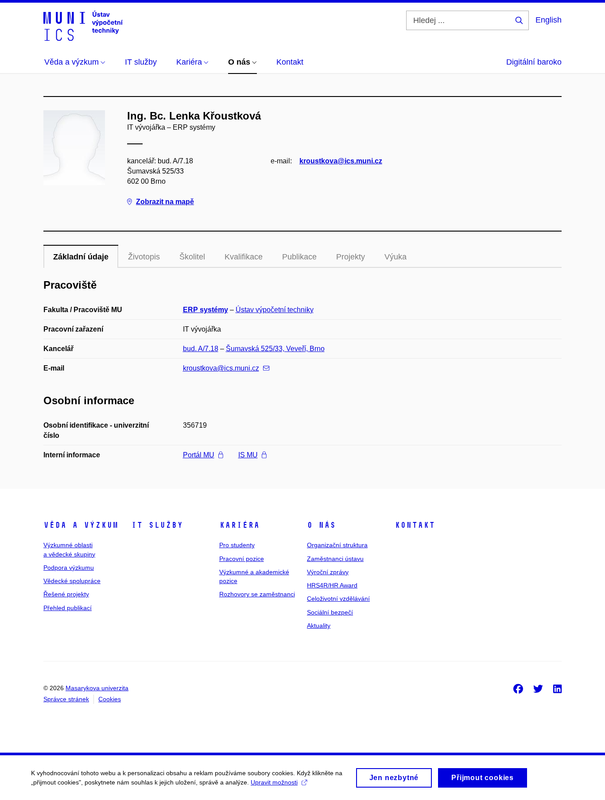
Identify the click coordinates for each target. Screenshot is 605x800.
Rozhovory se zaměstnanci (257, 594)
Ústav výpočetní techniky (275, 309)
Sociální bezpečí (330, 612)
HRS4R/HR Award (332, 585)
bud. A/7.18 (200, 348)
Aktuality (318, 625)
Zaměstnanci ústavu (335, 558)
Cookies (109, 699)
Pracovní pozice (241, 558)
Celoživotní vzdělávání (338, 598)
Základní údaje (81, 256)
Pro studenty (237, 545)
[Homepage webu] (83, 26)
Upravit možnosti (274, 782)
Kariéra (239, 525)
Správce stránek (66, 699)
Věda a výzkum (80, 525)
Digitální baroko (534, 62)
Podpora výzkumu (68, 567)
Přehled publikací (67, 607)
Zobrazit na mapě (165, 201)
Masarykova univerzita (97, 688)
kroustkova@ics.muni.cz (340, 161)
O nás (321, 525)
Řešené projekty (66, 594)
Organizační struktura (337, 545)
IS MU (248, 455)
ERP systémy (205, 309)
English (548, 19)
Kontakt (415, 525)
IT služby (157, 525)
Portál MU (198, 455)
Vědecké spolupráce (72, 580)
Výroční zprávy (328, 572)
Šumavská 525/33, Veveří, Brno (275, 348)
